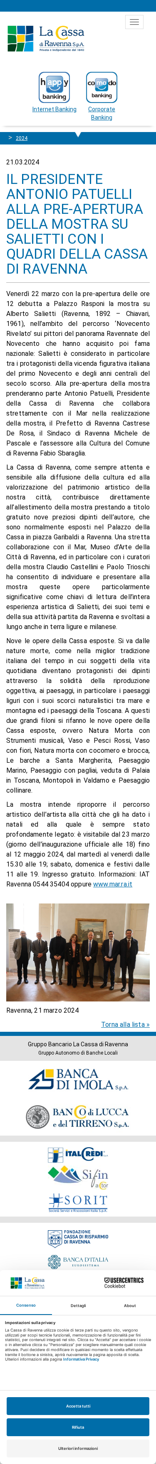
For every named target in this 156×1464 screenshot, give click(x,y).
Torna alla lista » (125, 1024)
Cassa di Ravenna (45, 38)
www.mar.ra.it (112, 884)
